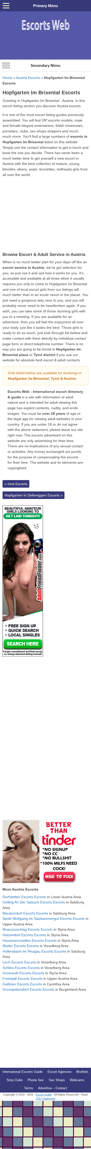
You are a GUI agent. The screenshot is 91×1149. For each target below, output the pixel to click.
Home (7, 78)
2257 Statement (45, 1098)
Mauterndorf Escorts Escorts (25, 913)
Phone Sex (36, 1080)
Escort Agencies (60, 1072)
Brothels (82, 1072)
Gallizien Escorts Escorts (22, 984)
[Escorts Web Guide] (45, 32)
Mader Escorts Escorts (21, 946)
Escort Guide (44, 1094)
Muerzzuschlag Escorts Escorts (28, 929)
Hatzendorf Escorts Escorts (24, 935)
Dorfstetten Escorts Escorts (24, 897)
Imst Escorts (16, 484)
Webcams (77, 1080)
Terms (28, 1088)
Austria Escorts (28, 78)
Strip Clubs (15, 1080)
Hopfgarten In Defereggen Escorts (33, 495)
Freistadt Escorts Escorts (22, 979)
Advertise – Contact (52, 1088)
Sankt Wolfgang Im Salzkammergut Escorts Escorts (44, 919)
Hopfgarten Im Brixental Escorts (41, 92)
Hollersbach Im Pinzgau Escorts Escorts (34, 951)
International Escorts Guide (22, 1072)
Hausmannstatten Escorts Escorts (30, 940)
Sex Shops (57, 1080)
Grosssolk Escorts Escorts (23, 973)
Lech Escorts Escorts (19, 962)
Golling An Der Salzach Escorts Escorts (34, 902)
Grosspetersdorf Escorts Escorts (28, 989)
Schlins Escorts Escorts (21, 968)
